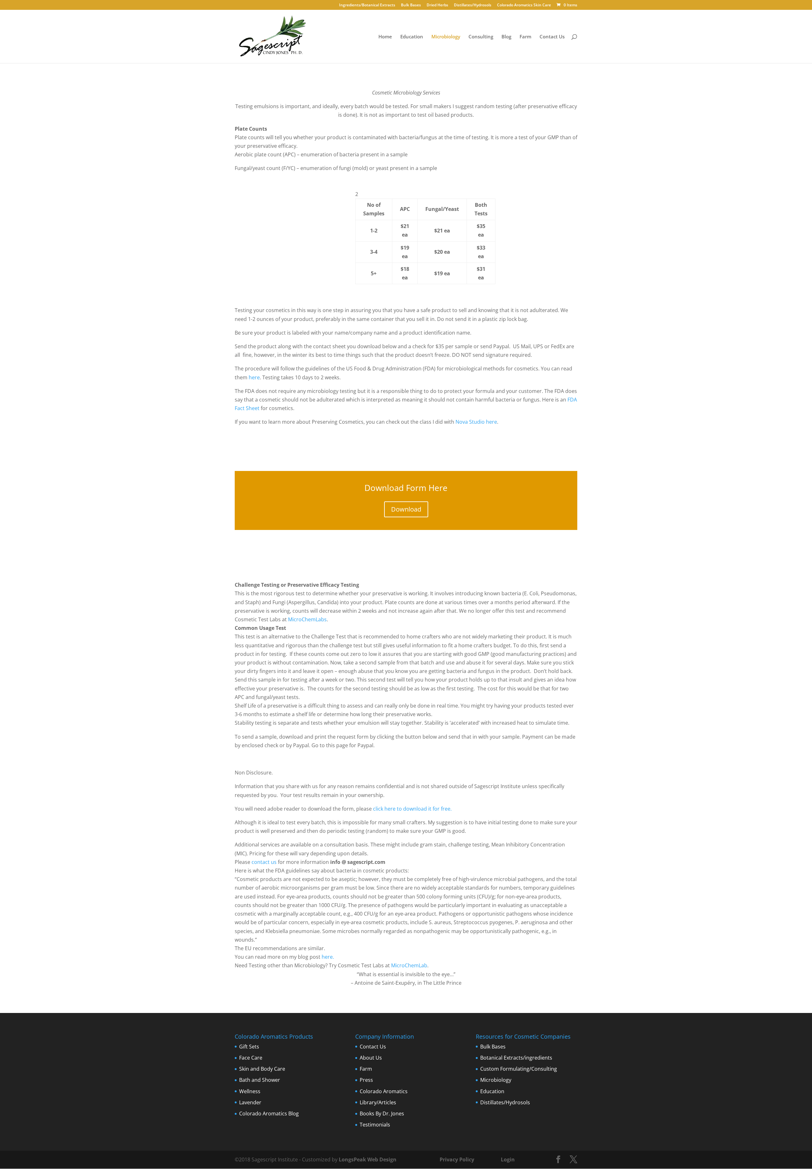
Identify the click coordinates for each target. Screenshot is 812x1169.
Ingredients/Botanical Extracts (367, 5)
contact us (264, 862)
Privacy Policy (456, 1159)
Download (406, 509)
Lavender (250, 1102)
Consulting (480, 37)
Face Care (250, 1057)
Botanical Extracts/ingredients (516, 1057)
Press (366, 1079)
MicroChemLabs (307, 619)
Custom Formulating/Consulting (518, 1068)
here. (328, 956)
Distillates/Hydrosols (472, 5)
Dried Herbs (437, 5)
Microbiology (445, 37)
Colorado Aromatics (384, 1091)
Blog (506, 37)
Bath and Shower (259, 1079)
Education (411, 37)
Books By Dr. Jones (382, 1113)
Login (508, 1159)
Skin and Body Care (262, 1068)
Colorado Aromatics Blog (269, 1113)
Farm (525, 37)
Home (385, 37)
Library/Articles (378, 1102)
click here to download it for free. (412, 808)
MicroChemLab (409, 965)
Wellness (249, 1091)
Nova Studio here (476, 421)
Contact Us (552, 37)
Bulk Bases (411, 5)
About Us (371, 1057)
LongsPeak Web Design (367, 1159)
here (254, 377)
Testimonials (375, 1124)
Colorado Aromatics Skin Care (524, 5)
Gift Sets (249, 1046)
